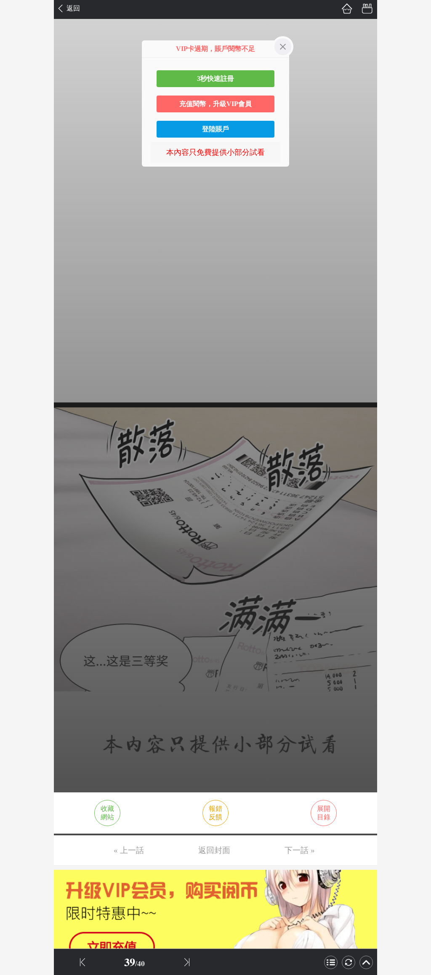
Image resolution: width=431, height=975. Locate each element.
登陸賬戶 (215, 129)
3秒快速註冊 (215, 78)
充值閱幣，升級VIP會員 (215, 103)
